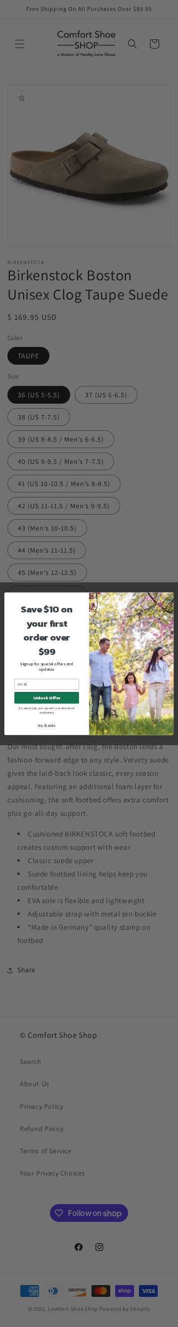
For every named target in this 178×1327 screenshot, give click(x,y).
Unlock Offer (46, 697)
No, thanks (46, 725)
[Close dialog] (168, 598)
